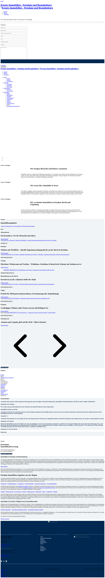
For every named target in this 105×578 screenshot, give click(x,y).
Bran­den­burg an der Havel (13, 106)
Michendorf (3, 384)
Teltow (8, 100)
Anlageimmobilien (29, 483)
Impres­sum (3, 572)
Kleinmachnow (31, 491)
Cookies (2, 575)
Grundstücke (20, 483)
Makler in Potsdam (23, 486)
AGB (1, 571)
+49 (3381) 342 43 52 (5, 555)
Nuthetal (3, 386)
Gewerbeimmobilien (52, 483)
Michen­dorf (9, 95)
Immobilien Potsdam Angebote (35, 509)
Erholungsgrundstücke (40, 483)
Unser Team (10, 91)
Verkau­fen (6, 14)
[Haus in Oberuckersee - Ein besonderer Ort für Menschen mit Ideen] (18, 226)
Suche (5, 77)
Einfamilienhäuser (12, 483)
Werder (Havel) (10, 103)
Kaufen (5, 11)
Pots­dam (9, 102)
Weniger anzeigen (5, 519)
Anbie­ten (6, 82)
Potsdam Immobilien (6, 509)
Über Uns (9, 89)
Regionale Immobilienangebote (19, 509)
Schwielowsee (4, 390)
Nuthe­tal (9, 96)
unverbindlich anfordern (6, 454)
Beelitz (8, 93)
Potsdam (3, 387)
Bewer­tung (9, 87)
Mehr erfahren (4, 466)
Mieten (5, 13)
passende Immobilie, (28, 487)
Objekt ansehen (4, 239)
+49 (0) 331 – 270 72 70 (6, 544)
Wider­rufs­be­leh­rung (4, 569)
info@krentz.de (4, 546)
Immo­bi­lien (6, 92)
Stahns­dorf (9, 99)
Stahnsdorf (3, 391)
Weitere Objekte (4, 367)
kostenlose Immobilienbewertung (47, 487)
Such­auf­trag (10, 81)
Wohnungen (4, 483)
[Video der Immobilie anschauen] (2, 270)
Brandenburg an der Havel (7, 377)
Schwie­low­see (10, 98)
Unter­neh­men (7, 88)
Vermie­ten (9, 84)
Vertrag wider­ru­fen (4, 576)
